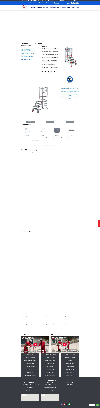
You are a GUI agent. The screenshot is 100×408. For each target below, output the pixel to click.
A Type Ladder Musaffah (50, 363)
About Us (33, 7)
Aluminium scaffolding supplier (50, 360)
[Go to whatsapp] (97, 405)
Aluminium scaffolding (30, 354)
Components (63, 7)
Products (39, 7)
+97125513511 (62, 0)
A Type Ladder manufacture (30, 366)
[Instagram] (67, 404)
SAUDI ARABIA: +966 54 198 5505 (73, 3)
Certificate (32, 2)
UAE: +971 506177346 (74, 2)
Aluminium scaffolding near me (69, 357)
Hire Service (45, 7)
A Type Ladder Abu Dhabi (30, 363)
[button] (30, 122)
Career (77, 7)
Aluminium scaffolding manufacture (30, 360)
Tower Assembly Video (54, 7)
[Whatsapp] (69, 404)
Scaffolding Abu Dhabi (50, 369)
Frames (68, 7)
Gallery (73, 7)
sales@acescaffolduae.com (48, 0)
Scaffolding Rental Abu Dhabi (30, 375)
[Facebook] (62, 404)
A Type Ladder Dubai (70, 363)
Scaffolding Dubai (30, 372)
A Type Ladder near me (70, 366)
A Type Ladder (69, 360)
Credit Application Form (55, 2)
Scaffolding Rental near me (70, 372)
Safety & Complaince (46, 2)
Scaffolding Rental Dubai (69, 375)
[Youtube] (64, 404)
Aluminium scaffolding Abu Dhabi (50, 354)
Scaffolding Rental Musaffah (50, 375)
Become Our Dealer (56, 3)
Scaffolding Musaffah (70, 369)
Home (29, 2)
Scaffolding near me (50, 372)
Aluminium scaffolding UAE (50, 357)
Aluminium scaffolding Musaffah (70, 354)
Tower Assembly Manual (38, 2)
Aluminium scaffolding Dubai (30, 357)
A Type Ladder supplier (50, 366)
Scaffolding (30, 369)
